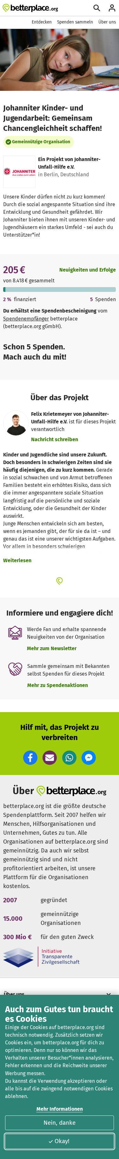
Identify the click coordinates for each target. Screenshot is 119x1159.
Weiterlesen (17, 560)
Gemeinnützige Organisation (41, 142)
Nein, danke (59, 1122)
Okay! (62, 1141)
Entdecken (42, 22)
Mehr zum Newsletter (51, 648)
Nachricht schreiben (54, 439)
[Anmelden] (112, 8)
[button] (30, 758)
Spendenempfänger (26, 319)
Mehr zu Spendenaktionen (57, 685)
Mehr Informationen (59, 1109)
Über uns (107, 22)
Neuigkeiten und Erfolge (87, 270)
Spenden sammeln (75, 22)
